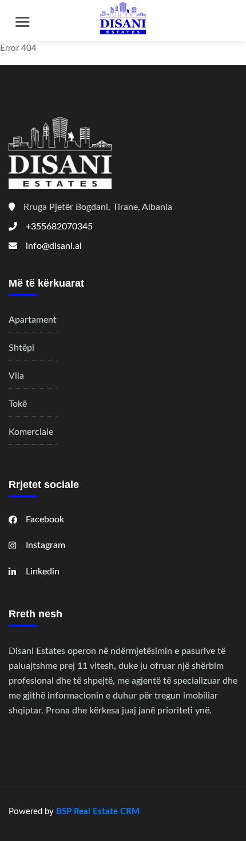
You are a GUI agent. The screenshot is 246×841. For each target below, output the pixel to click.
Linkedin (42, 571)
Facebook (45, 519)
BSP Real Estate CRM (98, 811)
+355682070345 (59, 226)
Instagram (45, 545)
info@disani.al (54, 246)
